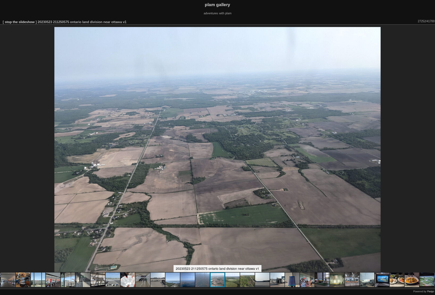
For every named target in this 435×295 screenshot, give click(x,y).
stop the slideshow (20, 22)
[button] (8, 280)
